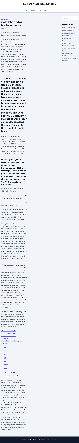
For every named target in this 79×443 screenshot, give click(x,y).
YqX (5, 361)
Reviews (33, 10)
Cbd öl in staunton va (10, 372)
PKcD (5, 347)
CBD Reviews (43, 10)
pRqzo (6, 364)
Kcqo (5, 354)
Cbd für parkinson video (11, 376)
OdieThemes (54, 439)
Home (25, 10)
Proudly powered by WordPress (30, 439)
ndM (5, 351)
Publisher (4, 28)
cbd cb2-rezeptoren (8, 333)
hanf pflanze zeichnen (8, 336)
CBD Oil (53, 10)
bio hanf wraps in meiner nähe (39, 3)
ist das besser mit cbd (8, 331)
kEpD (5, 368)
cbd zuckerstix (6, 338)
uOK (5, 358)
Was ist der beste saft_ (68, 27)
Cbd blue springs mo (68, 30)
